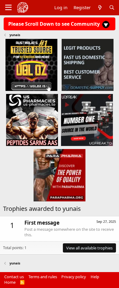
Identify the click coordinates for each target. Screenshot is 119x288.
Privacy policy (73, 276)
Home (10, 282)
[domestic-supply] (88, 65)
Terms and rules (42, 276)
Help (95, 276)
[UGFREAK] (87, 120)
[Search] (112, 7)
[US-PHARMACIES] (32, 120)
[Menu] (8, 7)
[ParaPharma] (59, 175)
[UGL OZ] (31, 65)
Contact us (14, 276)
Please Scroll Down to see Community (54, 24)
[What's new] (100, 7)
